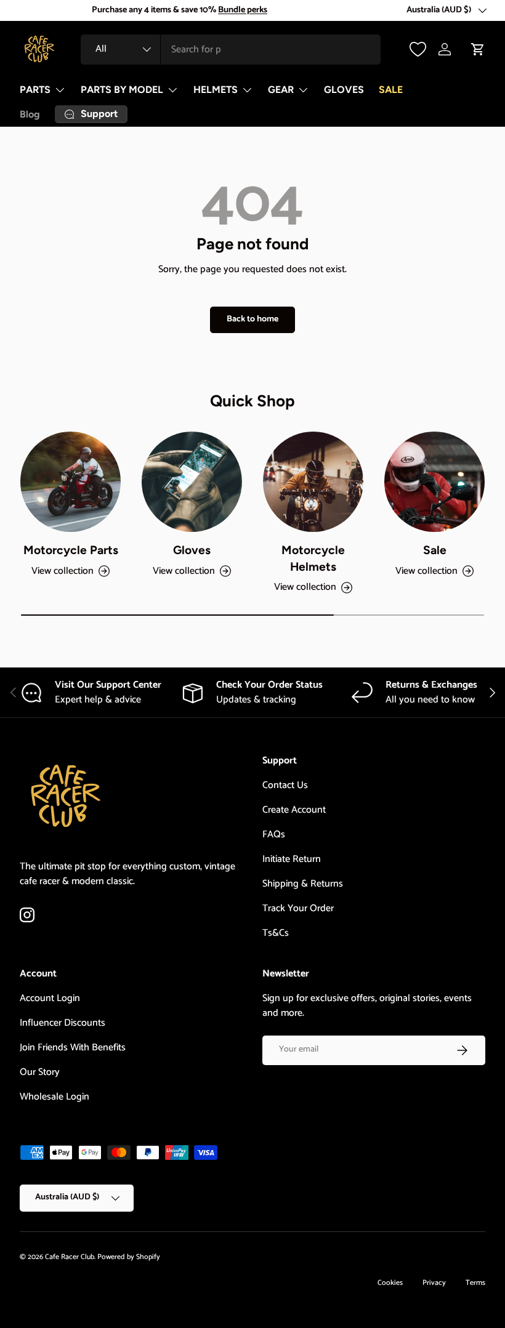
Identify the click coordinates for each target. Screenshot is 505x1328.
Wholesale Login (54, 1097)
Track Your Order (298, 908)
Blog (30, 114)
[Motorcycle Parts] (70, 482)
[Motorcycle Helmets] (313, 482)
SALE (391, 89)
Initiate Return (291, 859)
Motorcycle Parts (70, 550)
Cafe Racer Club (69, 1257)
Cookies (390, 1283)
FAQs (273, 834)
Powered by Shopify (128, 1257)
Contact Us (285, 785)
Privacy (434, 1283)
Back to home (252, 319)
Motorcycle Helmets (313, 558)
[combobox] (231, 49)
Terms (475, 1283)
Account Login (50, 998)
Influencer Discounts (62, 1023)
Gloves (192, 550)
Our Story (40, 1072)
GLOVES (344, 89)
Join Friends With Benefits (73, 1047)
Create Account (294, 810)
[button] (477, 49)
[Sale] (434, 482)
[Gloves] (192, 482)
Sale (434, 550)
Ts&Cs (275, 933)
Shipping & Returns (302, 883)
